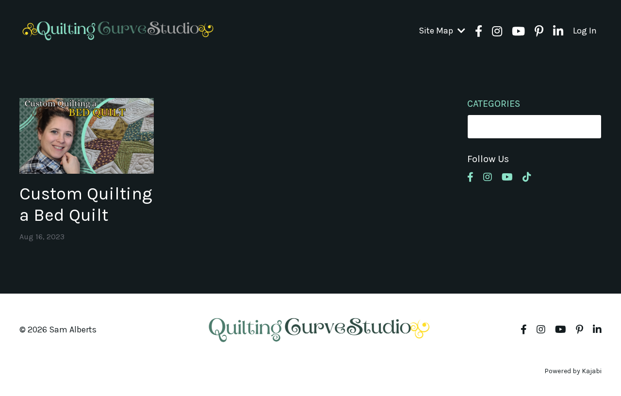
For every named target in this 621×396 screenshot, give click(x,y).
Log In (585, 30)
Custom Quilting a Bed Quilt (85, 204)
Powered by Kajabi (573, 371)
